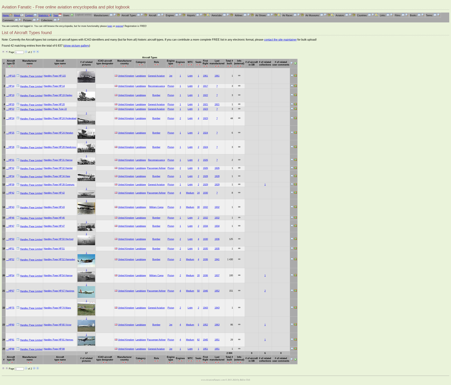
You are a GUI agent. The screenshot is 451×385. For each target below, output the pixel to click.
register (119, 26)
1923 (205, 109)
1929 (205, 184)
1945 (205, 339)
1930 (205, 193)
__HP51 (10, 248)
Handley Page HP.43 (54, 207)
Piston (171, 86)
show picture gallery (76, 45)
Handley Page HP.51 (54, 248)
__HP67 (10, 291)
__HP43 (10, 207)
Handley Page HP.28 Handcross (60, 147)
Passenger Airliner (156, 168)
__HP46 (10, 217)
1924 (205, 133)
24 (198, 193)
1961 (205, 75)
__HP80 (10, 324)
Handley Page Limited (31, 76)
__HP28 (10, 147)
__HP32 (10, 168)
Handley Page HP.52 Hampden (59, 259)
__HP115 (10, 75)
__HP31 (10, 160)
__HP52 (10, 259)
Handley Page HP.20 (54, 104)
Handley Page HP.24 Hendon (58, 133)
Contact (29, 15)
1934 (205, 226)
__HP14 (10, 86)
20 (198, 275)
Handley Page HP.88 (54, 349)
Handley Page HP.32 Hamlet (58, 168)
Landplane (140, 75)
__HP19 (10, 95)
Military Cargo (156, 207)
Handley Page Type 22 (55, 109)
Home (6, 15)
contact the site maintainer (280, 39)
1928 (205, 176)
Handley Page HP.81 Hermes (58, 339)
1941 (217, 259)
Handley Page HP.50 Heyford (58, 239)
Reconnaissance (156, 86)
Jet (170, 75)
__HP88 (10, 349)
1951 (217, 339)
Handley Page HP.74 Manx (57, 307)
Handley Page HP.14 (54, 86)
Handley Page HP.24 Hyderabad (60, 118)
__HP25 (10, 133)
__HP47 (10, 226)
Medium (190, 193)
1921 (205, 104)
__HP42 (10, 193)
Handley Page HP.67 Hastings (59, 291)
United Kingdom (126, 75)
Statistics (43, 15)
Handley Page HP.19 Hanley (58, 95)
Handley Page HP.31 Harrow (58, 160)
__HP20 (10, 104)
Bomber (156, 95)
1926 (205, 160)
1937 (217, 275)
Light (190, 75)
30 (198, 207)
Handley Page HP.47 (54, 226)
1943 (205, 307)
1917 (205, 86)
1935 (205, 248)
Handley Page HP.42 (54, 193)
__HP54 (10, 275)
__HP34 (10, 176)
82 (198, 339)
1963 (217, 324)
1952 (217, 291)
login (109, 26)
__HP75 (10, 307)
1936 (217, 239)
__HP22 (10, 109)
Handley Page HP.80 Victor (57, 324)
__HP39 (10, 184)
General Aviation (156, 75)
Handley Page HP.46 (54, 217)
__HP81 (10, 339)
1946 (205, 291)
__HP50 (10, 239)
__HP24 (10, 118)
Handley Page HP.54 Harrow (58, 275)
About (17, 15)
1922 (205, 95)
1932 (205, 207)
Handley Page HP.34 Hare (57, 176)
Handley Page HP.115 (55, 75)
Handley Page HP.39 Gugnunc (59, 184)
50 (198, 291)
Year (56, 15)
